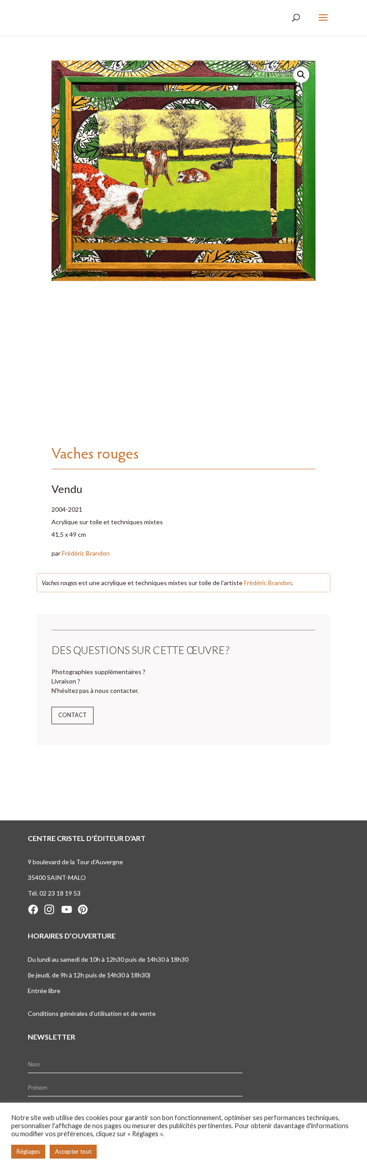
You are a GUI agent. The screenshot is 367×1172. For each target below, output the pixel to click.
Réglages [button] (28, 1151)
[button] (301, 75)
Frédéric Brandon (86, 553)
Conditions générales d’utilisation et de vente (92, 1013)
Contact (72, 715)
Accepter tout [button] (73, 1151)
